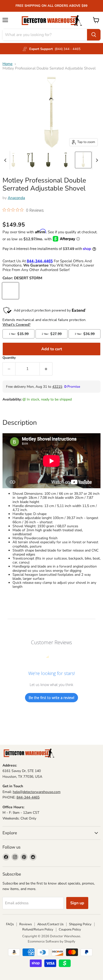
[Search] (93, 34)
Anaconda (16, 197)
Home (7, 64)
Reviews (25, 924)
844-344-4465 (28, 797)
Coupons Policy (70, 929)
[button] (23, 211)
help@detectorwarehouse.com (36, 792)
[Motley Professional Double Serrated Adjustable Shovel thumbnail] (13, 160)
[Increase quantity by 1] (46, 368)
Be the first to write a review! (51, 697)
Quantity (9, 358)
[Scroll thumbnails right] (96, 160)
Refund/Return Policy (37, 929)
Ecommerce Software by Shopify (51, 941)
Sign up (77, 903)
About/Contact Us (50, 924)
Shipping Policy (80, 924)
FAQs (10, 924)
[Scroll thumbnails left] (6, 160)
